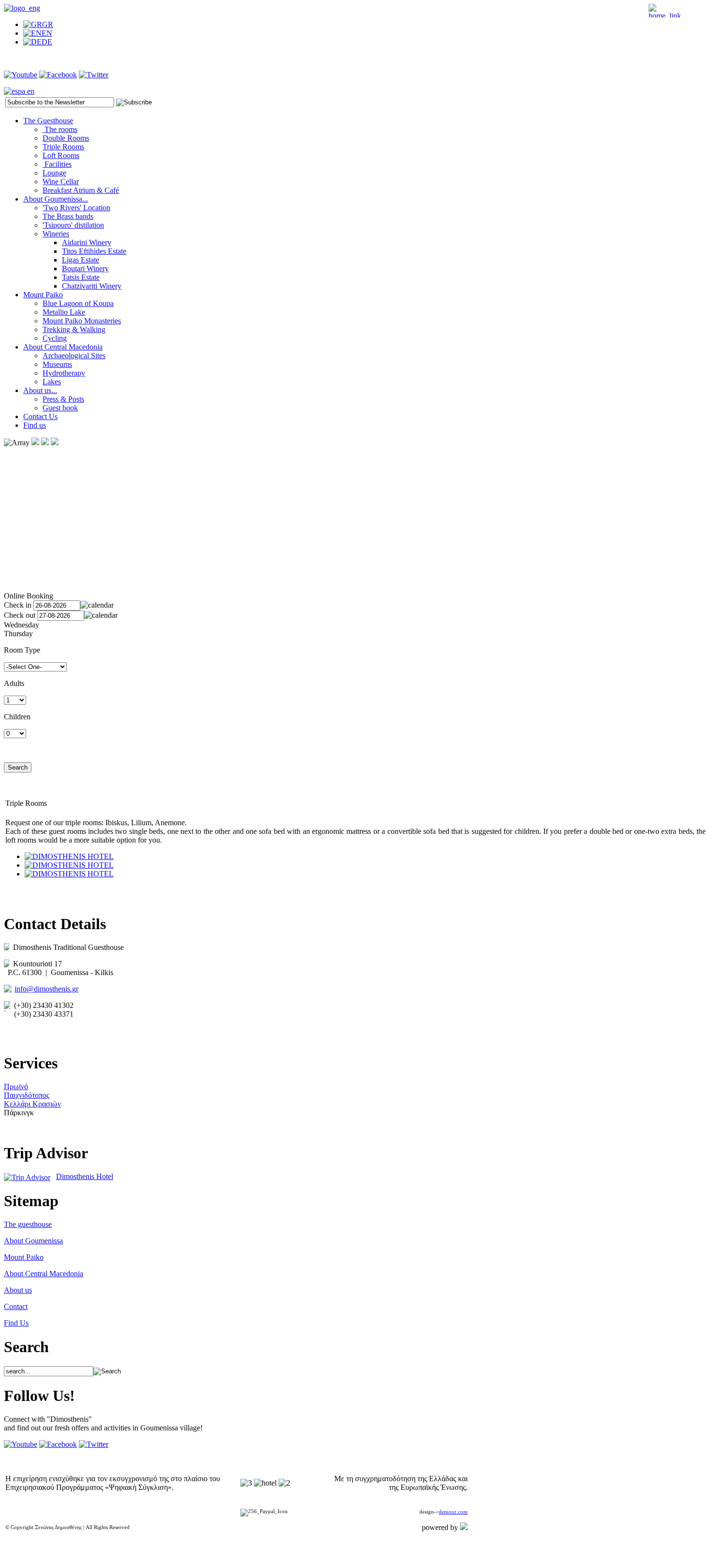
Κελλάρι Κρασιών (32, 1104)
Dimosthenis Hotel (84, 1176)
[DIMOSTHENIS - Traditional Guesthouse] (22, 8)
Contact (16, 1306)
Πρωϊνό (16, 1086)
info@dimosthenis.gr (46, 989)
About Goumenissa (33, 1241)
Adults (14, 683)
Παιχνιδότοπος (26, 1095)
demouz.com (453, 1512)
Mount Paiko (24, 1257)
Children (17, 717)
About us (18, 1290)
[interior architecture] (69, 856)
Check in (17, 605)
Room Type (22, 650)
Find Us (16, 1323)
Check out (19, 615)
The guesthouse (28, 1224)
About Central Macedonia (43, 1273)
